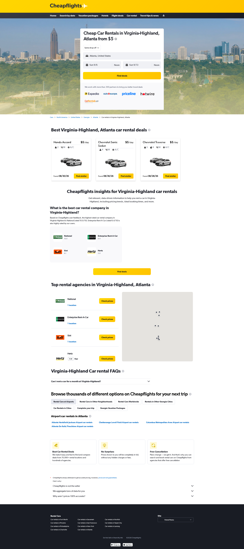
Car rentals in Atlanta (85, 530)
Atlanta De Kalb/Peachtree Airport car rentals (72, 426)
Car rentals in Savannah (86, 519)
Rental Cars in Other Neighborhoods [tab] (96, 401)
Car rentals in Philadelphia (60, 526)
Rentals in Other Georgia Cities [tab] (159, 401)
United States (75, 117)
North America (62, 117)
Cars (51, 117)
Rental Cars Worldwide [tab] (128, 401)
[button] (116, 39)
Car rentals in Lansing (112, 526)
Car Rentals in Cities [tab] (62, 408)
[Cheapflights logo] (66, 6)
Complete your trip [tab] (85, 408)
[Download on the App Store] (127, 545)
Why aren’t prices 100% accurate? (69, 496)
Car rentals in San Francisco (87, 523)
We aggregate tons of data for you (69, 491)
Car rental (132, 15)
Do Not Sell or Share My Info (113, 538)
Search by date (67, 15)
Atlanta (95, 117)
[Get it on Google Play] (115, 545)
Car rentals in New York (86, 526)
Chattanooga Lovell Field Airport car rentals (119, 422)
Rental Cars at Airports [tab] (64, 401)
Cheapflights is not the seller (66, 486)
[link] (122, 271)
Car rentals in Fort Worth (59, 519)
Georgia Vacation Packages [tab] (112, 408)
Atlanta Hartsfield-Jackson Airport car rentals (72, 422)
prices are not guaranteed (107, 478)
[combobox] (92, 48)
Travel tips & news (149, 15)
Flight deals (117, 15)
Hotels (105, 15)
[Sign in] (164, 15)
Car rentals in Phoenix (58, 523)
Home (53, 15)
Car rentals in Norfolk (112, 519)
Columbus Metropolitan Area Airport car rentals (167, 422)
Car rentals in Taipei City (113, 523)
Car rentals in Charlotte (59, 530)
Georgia (87, 117)
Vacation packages (88, 15)
